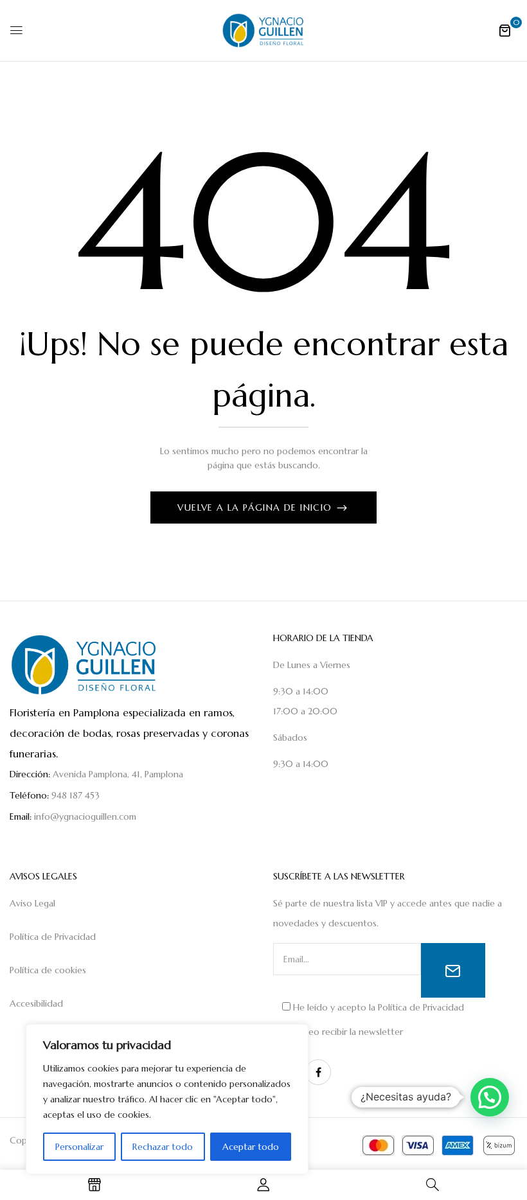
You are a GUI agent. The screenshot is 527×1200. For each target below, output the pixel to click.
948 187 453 (75, 795)
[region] (167, 1099)
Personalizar (79, 1146)
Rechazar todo (162, 1146)
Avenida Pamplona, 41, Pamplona (118, 774)
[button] (504, 30)
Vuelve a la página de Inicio (256, 507)
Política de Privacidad (421, 1007)
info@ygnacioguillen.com (85, 816)
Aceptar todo (250, 1146)
